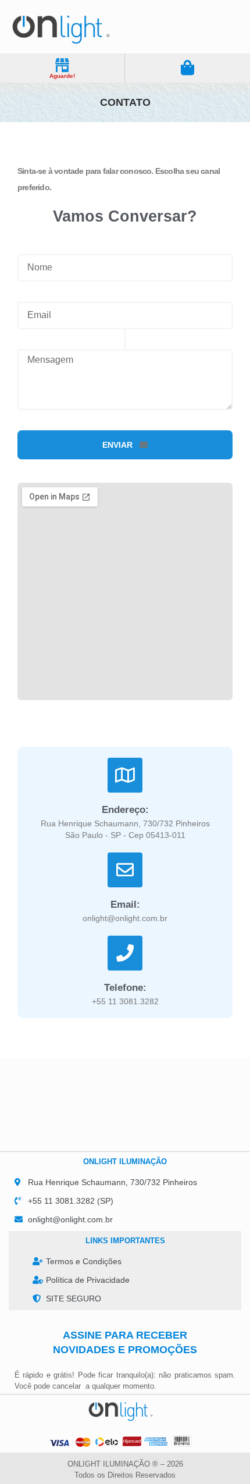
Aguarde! (62, 76)
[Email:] (125, 869)
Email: (125, 904)
